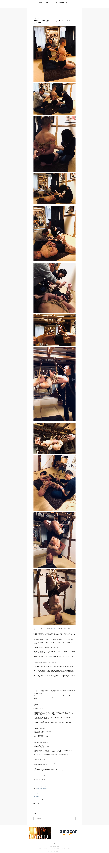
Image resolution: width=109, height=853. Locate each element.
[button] (79, 8)
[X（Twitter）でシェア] (36, 799)
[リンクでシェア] (42, 799)
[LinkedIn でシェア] (39, 799)
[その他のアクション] (75, 18)
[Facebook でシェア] (34, 799)
